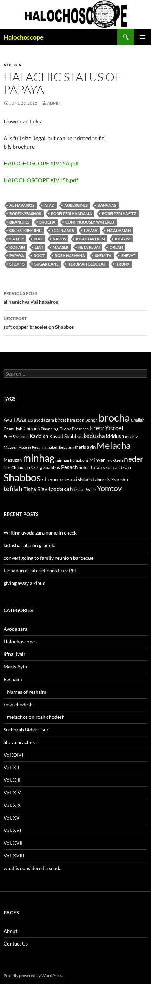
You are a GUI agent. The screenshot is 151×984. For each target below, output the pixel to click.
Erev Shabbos (16, 436)
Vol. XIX (12, 805)
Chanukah (13, 428)
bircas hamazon (69, 420)
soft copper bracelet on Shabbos (39, 323)
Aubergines (76, 205)
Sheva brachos (19, 742)
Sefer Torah (90, 467)
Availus (24, 420)
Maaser (60, 247)
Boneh (91, 420)
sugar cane (46, 264)
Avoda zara (15, 629)
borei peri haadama (71, 213)
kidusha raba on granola (29, 545)
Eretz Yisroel (106, 428)
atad (49, 205)
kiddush (115, 436)
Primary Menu (142, 37)
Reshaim (13, 679)
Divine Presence (74, 428)
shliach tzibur (91, 479)
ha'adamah (119, 230)
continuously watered (89, 222)
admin (54, 103)
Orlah (116, 247)
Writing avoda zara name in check (40, 533)
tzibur (79, 489)
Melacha (114, 445)
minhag (38, 458)
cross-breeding (25, 230)
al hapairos (21, 205)
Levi (39, 247)
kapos (59, 238)
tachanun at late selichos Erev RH (40, 570)
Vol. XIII (12, 780)
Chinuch (32, 428)
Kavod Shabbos (66, 436)
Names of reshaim (26, 692)
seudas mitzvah (117, 467)
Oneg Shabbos (45, 467)
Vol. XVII (13, 843)
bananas (107, 205)
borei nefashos (25, 213)
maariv (131, 436)
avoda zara (44, 420)
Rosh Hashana (70, 255)
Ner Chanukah (17, 467)
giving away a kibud (25, 583)
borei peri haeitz (119, 213)
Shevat (128, 255)
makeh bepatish (60, 447)
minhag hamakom (71, 460)
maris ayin (85, 447)
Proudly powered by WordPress (33, 975)
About (10, 931)
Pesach (69, 467)
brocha (47, 222)
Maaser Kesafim (32, 447)
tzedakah (60, 489)
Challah (137, 420)
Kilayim (122, 238)
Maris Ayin (15, 667)
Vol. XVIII (14, 855)
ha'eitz (16, 238)
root (39, 255)
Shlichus (112, 479)
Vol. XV (12, 818)
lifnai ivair (15, 654)
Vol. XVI (12, 830)
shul (125, 479)
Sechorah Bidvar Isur (26, 729)
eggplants (63, 230)
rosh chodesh (18, 704)
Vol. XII (11, 767)
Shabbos (22, 477)
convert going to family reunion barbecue (48, 558)
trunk (123, 264)
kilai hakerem (90, 238)
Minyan (97, 460)
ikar (38, 238)
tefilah (13, 488)
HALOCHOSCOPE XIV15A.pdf (41, 163)
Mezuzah (13, 460)
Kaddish (38, 436)
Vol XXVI (13, 755)
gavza (90, 230)
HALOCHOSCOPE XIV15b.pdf (41, 180)
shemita (103, 255)
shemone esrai (59, 479)
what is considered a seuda (32, 868)
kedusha (94, 435)
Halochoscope (24, 37)
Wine (91, 489)
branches (19, 222)
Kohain (17, 247)
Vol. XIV (13, 65)
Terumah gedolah (87, 264)
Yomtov (109, 488)
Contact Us (16, 944)
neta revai (89, 247)
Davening (49, 428)
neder (133, 459)
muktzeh (115, 460)
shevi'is (17, 264)
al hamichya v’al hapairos (31, 298)
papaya (16, 255)
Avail (9, 419)
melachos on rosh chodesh (36, 717)
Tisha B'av (35, 489)
